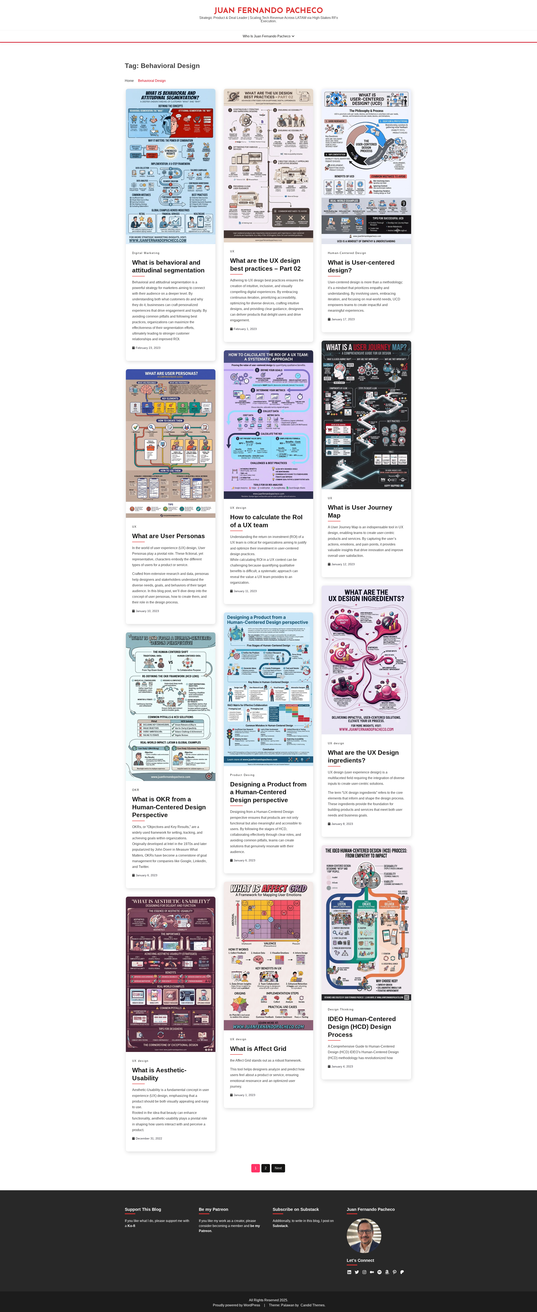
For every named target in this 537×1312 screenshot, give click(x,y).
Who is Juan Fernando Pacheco (267, 36)
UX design (238, 507)
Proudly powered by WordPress (237, 1305)
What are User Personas (168, 535)
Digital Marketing (146, 253)
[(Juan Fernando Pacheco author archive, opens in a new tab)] (364, 1252)
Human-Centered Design (347, 253)
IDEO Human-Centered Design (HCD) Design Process (362, 1026)
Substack (280, 1226)
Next (278, 1168)
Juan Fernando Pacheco (268, 11)
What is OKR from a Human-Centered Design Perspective (169, 807)
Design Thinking (341, 1009)
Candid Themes (313, 1305)
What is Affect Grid (258, 1048)
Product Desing (242, 775)
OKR (135, 789)
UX (232, 251)
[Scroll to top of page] (526, 1301)
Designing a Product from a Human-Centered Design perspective (268, 792)
